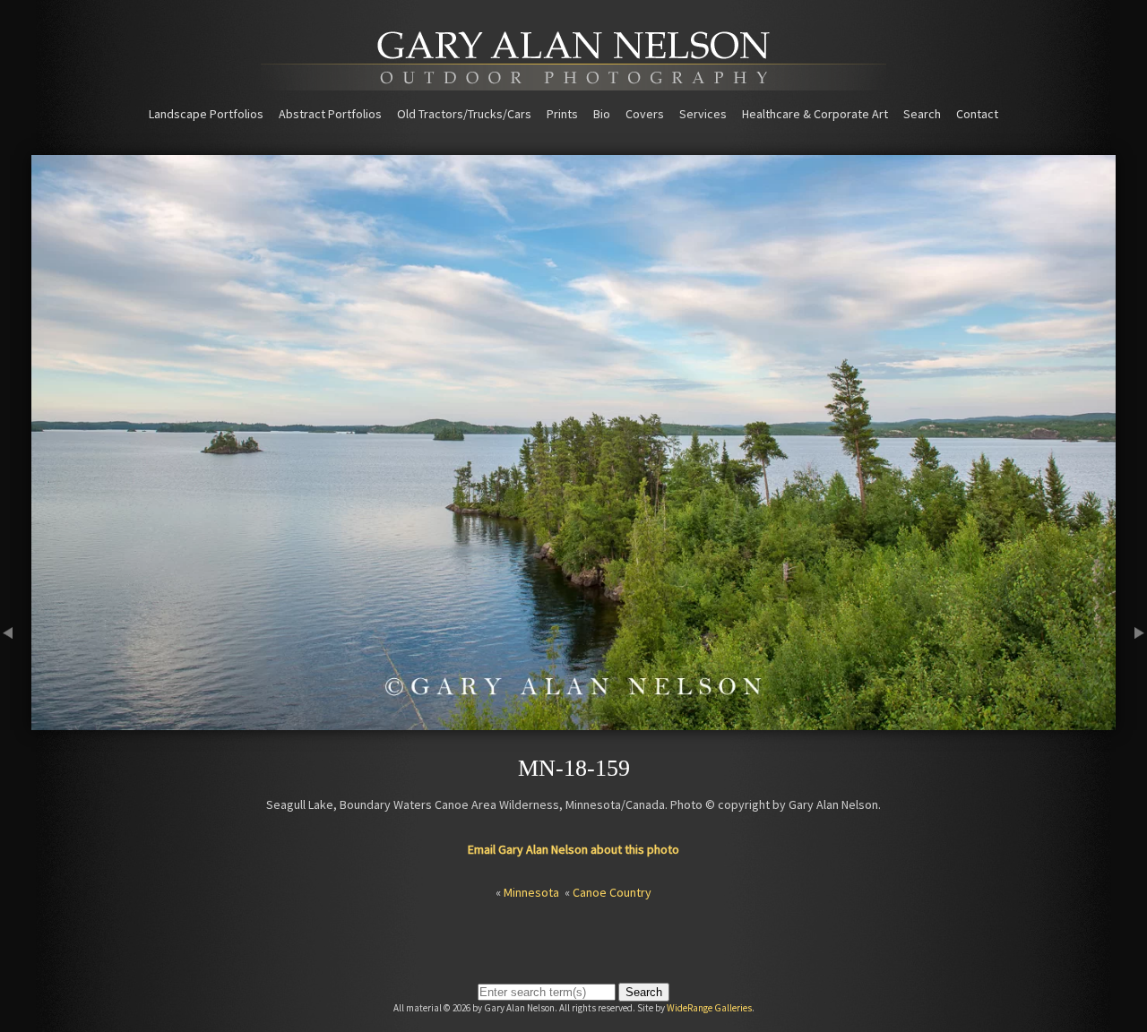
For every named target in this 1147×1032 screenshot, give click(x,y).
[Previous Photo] (15, 722)
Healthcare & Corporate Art (815, 114)
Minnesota (531, 892)
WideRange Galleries (709, 1008)
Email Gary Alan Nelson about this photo (573, 849)
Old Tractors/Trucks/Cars (464, 114)
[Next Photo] (1131, 722)
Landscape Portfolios (206, 114)
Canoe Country (612, 892)
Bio (601, 114)
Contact (977, 114)
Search (922, 114)
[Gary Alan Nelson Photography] (573, 84)
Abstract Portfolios (330, 114)
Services (703, 114)
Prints (562, 114)
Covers (644, 114)
